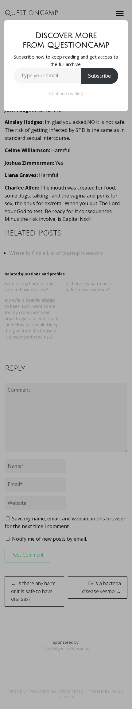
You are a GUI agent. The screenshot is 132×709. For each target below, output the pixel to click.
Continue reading (66, 93)
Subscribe (99, 75)
